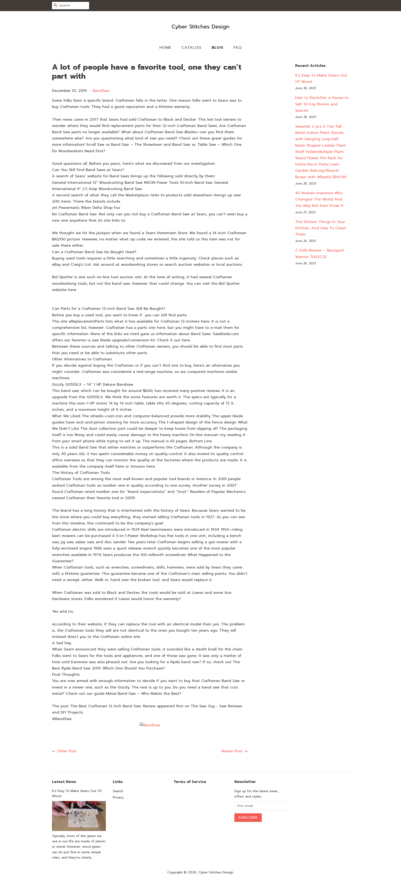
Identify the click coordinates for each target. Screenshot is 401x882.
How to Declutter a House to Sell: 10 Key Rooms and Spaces (322, 104)
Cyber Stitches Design (215, 872)
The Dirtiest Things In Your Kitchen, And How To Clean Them (320, 228)
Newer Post (232, 751)
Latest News (64, 782)
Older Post (67, 751)
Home (165, 47)
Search (118, 791)
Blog (217, 47)
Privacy (118, 797)
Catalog (191, 47)
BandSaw (101, 91)
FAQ (237, 47)
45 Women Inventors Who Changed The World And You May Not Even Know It (319, 199)
